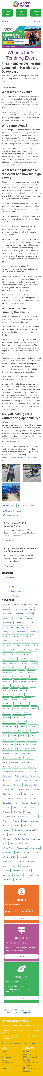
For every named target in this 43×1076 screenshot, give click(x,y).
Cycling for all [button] (8, 654)
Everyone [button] (14, 690)
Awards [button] (6, 609)
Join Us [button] (17, 731)
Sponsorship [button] (28, 794)
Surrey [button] (24, 807)
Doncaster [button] (25, 677)
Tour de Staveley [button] (9, 816)
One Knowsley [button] (8, 771)
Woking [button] (14, 857)
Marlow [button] (33, 744)
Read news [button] (9, 541)
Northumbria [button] (20, 767)
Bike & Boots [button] (7, 614)
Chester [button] (6, 636)
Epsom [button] (24, 686)
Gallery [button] (5, 699)
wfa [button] (38, 875)
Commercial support (12, 596)
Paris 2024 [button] (32, 771)
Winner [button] (26, 852)
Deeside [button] (33, 663)
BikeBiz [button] (30, 614)
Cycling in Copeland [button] (23, 654)
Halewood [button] (6, 708)
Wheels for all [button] (35, 848)
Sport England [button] (8, 798)
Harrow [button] (16, 708)
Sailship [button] (28, 785)
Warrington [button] (7, 839)
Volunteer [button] (6, 830)
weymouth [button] (29, 875)
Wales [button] (12, 834)
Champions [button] (7, 632)
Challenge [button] (25, 627)
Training (5, 1065)
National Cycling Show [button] (22, 753)
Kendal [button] (25, 731)
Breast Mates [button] (7, 623)
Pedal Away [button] (7, 780)
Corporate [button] (6, 645)
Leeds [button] (33, 735)
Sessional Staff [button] (24, 789)
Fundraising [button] (29, 695)
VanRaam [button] (15, 825)
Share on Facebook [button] (27, 505)
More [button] (21, 918)
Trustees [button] (16, 821)
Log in (4, 1060)
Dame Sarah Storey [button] (26, 659)
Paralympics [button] (20, 771)
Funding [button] (19, 695)
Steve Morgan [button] (21, 798)
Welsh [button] (5, 843)
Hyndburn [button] (6, 713)
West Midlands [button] (16, 843)
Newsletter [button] (14, 762)
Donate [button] (5, 677)
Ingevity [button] (22, 726)
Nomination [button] (26, 762)
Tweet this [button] (9, 505)
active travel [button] (32, 861)
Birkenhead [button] (7, 618)
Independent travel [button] (10, 726)
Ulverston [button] (34, 821)
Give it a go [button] (26, 699)
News (6, 582)
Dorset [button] (34, 677)
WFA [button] (5, 834)
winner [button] (18, 879)
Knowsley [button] (34, 731)
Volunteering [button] (18, 830)
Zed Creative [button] (20, 861)
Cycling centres (10, 577)
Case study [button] (15, 627)
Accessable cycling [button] (19, 605)
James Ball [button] (7, 731)
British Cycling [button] (21, 623)
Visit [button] (31, 825)
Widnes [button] (18, 852)
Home (5, 21)
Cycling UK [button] (22, 650)
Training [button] (6, 821)
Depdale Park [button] (31, 668)
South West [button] (7, 794)
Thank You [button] (7, 812)
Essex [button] (33, 686)
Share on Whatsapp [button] (13, 511)
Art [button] (36, 605)
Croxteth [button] (26, 645)
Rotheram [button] (6, 785)
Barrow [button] (24, 609)
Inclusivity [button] (22, 722)
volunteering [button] (18, 875)
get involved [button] (27, 866)
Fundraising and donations (14, 591)
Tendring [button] (33, 807)
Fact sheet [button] (24, 690)
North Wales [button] (7, 767)
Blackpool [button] (30, 618)
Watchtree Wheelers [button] (22, 839)
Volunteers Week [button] (32, 830)
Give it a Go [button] (15, 699)
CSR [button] (31, 623)
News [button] (5, 762)
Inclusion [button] (27, 713)
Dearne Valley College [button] (10, 663)
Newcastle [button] (29, 758)
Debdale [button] (24, 663)
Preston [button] (17, 780)
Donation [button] (15, 677)
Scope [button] (5, 789)
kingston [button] (6, 870)
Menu (37, 21)
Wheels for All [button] (22, 848)
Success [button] (6, 807)
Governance (6, 1057)
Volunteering (9, 586)
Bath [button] (32, 609)
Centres (5, 1051)
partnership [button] (17, 870)
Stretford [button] (34, 803)
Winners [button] (36, 852)
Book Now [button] (21, 12)
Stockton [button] (33, 798)
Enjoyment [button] (15, 686)
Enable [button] (5, 686)
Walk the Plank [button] (23, 834)
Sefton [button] (13, 789)
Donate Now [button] (36, 12)
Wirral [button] (5, 857)
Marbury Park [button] (8, 744)
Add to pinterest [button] (11, 515)
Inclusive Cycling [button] (19, 717)
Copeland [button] (30, 641)
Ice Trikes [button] (17, 713)
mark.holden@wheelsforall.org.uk (15, 457)
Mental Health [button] (30, 749)
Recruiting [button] (27, 780)
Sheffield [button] (36, 789)
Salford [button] (36, 785)
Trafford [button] (34, 816)
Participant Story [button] (21, 776)
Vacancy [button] (6, 825)
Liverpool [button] (21, 740)
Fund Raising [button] (8, 695)
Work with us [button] (24, 857)
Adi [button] (30, 605)
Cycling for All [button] (34, 650)
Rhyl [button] (36, 780)
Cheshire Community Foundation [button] (26, 632)
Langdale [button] (13, 735)
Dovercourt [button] (7, 681)
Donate (4, 1054)
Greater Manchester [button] (21, 704)
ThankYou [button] (17, 812)
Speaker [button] (18, 794)
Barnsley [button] (15, 609)
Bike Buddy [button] (20, 614)
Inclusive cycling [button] (9, 722)
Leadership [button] (23, 735)
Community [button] (7, 641)
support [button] (28, 870)
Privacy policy (7, 1062)
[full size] (11, 472)
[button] (5, 37)
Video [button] (24, 825)
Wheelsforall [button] (7, 852)
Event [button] (5, 690)
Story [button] (16, 803)
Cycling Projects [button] (9, 650)
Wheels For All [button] (8, 848)
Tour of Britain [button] (23, 816)
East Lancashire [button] (20, 681)
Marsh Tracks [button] (8, 749)
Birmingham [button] (19, 618)
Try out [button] (24, 821)
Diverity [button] (21, 672)
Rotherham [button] (18, 785)
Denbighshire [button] (18, 668)
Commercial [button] (27, 636)
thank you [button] (6, 875)
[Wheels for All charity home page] (21, 4)
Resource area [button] (7, 12)
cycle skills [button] (16, 866)
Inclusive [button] (6, 717)
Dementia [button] (6, 668)
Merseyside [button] (7, 753)
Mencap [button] (19, 749)
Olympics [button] (31, 767)
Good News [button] (7, 704)
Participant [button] (7, 776)
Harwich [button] (25, 708)
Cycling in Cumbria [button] (10, 659)
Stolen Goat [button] (7, 803)
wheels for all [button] (7, 879)
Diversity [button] (31, 672)
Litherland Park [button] (8, 740)
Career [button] (5, 627)
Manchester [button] (32, 740)
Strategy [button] (25, 803)
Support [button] (15, 807)
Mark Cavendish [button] (22, 744)
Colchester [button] (16, 636)
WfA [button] (26, 843)
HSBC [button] (34, 704)
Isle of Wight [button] (33, 726)
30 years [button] (6, 605)
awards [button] (5, 866)
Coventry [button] (17, 645)
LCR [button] (4, 735)
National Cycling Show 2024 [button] (12, 758)
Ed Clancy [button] (32, 681)
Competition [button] (19, 641)
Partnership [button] (34, 776)
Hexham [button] (34, 708)
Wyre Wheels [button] (7, 861)
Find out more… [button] (21, 41)
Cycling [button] (35, 645)
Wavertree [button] (36, 839)
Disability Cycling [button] (9, 672)
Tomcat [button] (27, 812)
